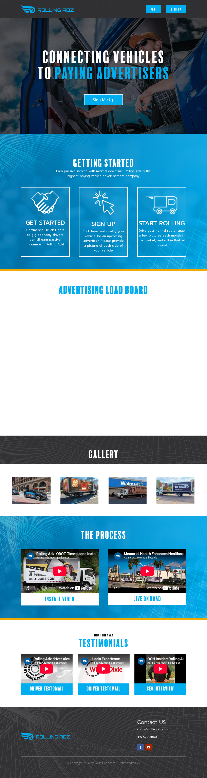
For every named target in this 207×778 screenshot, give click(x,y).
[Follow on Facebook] (140, 747)
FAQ (153, 9)
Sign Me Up (103, 99)
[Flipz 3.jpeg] (31, 503)
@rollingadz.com (152, 729)
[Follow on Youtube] (148, 747)
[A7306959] (128, 503)
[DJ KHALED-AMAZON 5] (175, 503)
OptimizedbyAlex (129, 763)
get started (45, 222)
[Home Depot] (79, 503)
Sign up (176, 9)
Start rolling (162, 223)
